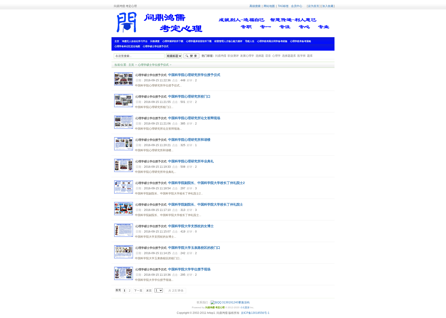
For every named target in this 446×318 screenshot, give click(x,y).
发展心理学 (247, 55)
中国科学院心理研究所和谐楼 (189, 139)
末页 (149, 290)
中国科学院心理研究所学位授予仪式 (194, 75)
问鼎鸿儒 (220, 55)
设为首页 (313, 6)
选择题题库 (289, 55)
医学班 (301, 55)
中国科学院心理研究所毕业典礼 (191, 161)
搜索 (191, 56)
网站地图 (269, 6)
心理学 (276, 55)
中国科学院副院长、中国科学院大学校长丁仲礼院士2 (206, 183)
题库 (310, 55)
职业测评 (233, 55)
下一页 (138, 290)
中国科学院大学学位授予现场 (189, 269)
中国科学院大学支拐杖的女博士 (191, 226)
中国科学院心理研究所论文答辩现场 (194, 118)
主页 (131, 64)
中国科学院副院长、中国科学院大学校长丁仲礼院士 (205, 204)
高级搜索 (255, 6)
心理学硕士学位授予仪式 (153, 64)
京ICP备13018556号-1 (255, 313)
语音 (268, 55)
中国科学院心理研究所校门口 (189, 96)
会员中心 (296, 6)
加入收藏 (327, 6)
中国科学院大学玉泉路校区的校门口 (194, 247)
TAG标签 (283, 6)
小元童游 (244, 307)
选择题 (260, 55)
